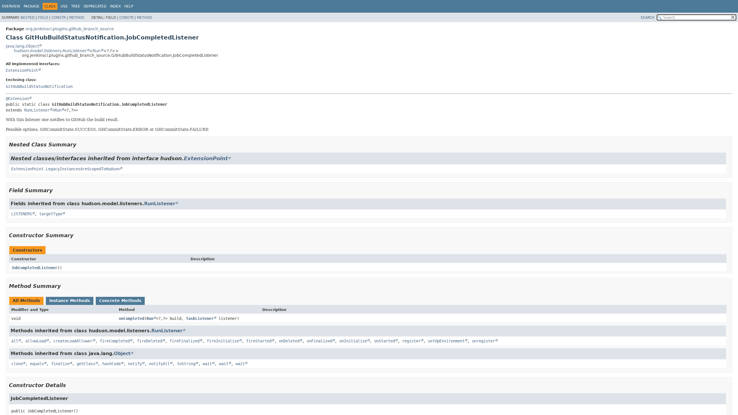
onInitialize (353, 341)
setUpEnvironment (446, 341)
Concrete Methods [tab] (120, 300)
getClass (86, 363)
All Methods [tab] (26, 300)
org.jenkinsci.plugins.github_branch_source (70, 29)
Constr (59, 18)
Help (128, 6)
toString (186, 363)
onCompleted (131, 318)
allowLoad (35, 341)
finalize (60, 363)
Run (97, 50)
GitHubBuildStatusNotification (39, 86)
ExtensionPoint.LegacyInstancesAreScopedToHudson (65, 169)
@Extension (17, 98)
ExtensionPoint (22, 70)
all (14, 341)
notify (135, 363)
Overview (11, 6)
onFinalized (319, 341)
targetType (50, 214)
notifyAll (159, 363)
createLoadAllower (73, 341)
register (411, 341)
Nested (27, 18)
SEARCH (647, 18)
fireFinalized (184, 341)
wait (207, 363)
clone (17, 363)
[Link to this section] (80, 145)
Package (31, 6)
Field (43, 18)
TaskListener (200, 318)
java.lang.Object (22, 46)
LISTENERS (21, 214)
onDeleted (289, 341)
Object (122, 353)
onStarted (384, 341)
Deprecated (95, 6)
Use (64, 6)
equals (37, 363)
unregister (483, 341)
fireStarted (259, 341)
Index (115, 6)
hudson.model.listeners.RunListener (50, 50)
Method (76, 18)
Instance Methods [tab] (69, 300)
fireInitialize (223, 341)
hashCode (111, 363)
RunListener (37, 110)
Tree (75, 6)
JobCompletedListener (34, 267)
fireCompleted (115, 341)
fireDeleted (149, 341)
